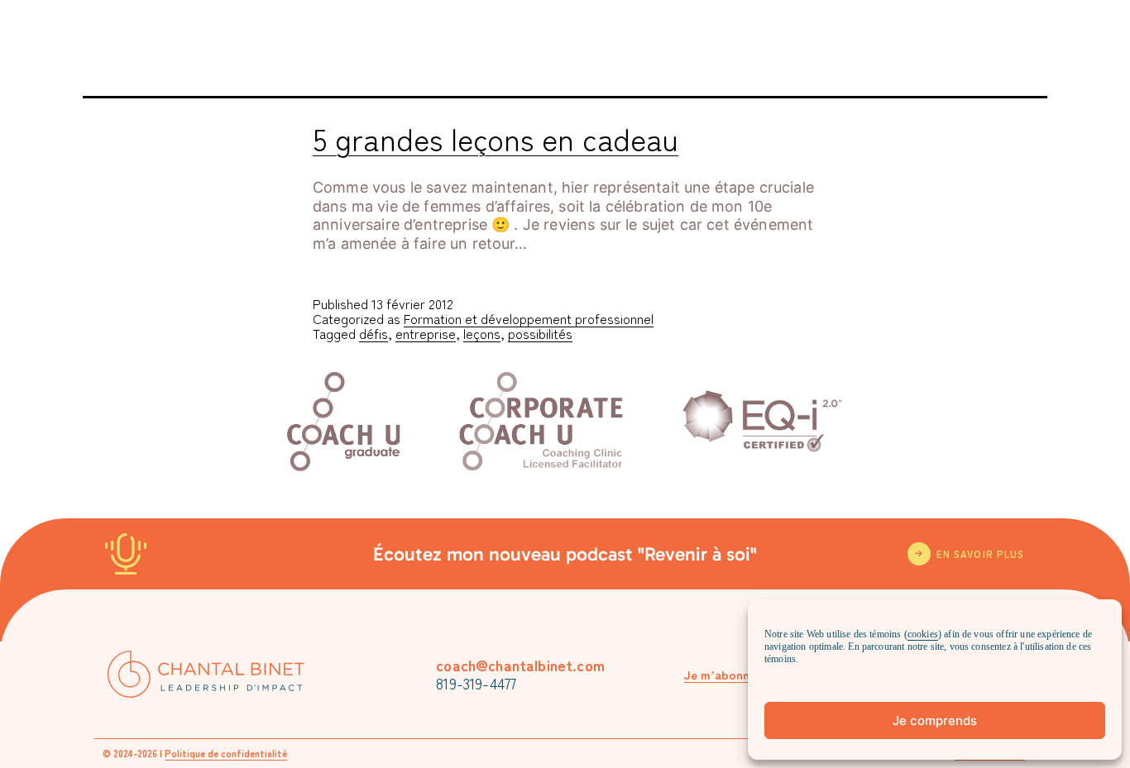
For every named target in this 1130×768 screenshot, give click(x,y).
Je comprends (935, 720)
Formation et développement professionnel (529, 318)
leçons (481, 333)
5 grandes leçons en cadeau (495, 138)
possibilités (540, 333)
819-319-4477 (476, 683)
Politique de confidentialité (226, 753)
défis (373, 333)
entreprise (425, 333)
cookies (922, 634)
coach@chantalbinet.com (520, 664)
